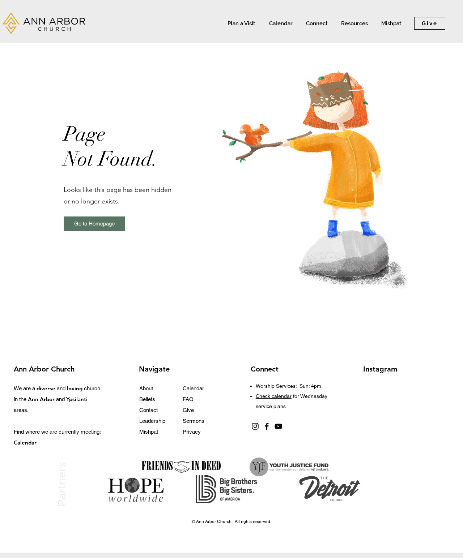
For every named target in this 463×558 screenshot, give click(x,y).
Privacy (192, 432)
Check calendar (274, 396)
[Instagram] (255, 426)
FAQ (188, 399)
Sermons (193, 421)
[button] (315, 23)
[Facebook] (266, 426)
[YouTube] (278, 426)
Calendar (193, 388)
